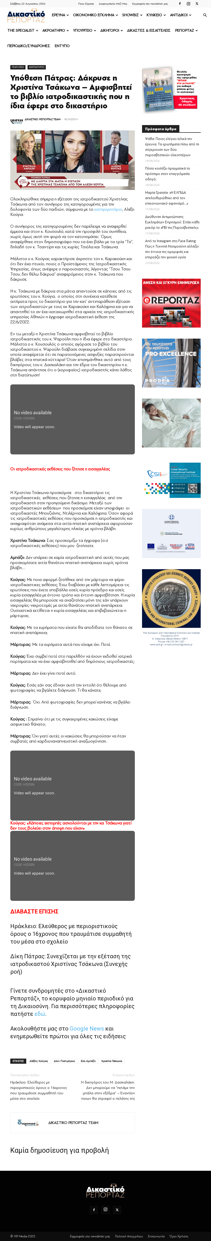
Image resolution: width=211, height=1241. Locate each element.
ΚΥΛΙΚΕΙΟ (154, 15)
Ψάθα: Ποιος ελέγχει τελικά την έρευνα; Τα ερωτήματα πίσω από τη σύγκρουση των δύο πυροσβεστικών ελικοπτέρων (172, 147)
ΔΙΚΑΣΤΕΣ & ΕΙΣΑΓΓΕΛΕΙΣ (149, 30)
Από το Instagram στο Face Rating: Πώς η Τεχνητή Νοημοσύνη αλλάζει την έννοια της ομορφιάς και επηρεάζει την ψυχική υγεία (172, 249)
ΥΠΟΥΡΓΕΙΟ (82, 30)
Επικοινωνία (156, 1236)
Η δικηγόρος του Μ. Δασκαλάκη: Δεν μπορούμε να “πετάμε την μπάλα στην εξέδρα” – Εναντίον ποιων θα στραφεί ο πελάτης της (108, 1090)
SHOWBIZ (130, 15)
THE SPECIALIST (20, 30)
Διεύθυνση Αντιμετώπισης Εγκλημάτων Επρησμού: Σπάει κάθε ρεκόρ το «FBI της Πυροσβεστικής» (172, 222)
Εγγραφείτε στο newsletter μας (150, 3)
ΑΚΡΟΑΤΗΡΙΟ (53, 30)
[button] (205, 15)
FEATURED (18, 67)
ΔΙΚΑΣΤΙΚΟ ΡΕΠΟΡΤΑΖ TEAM (42, 119)
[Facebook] (180, 3)
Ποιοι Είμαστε (86, 3)
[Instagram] (188, 3)
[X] (197, 3)
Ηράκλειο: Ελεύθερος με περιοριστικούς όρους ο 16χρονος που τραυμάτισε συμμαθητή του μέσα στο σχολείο (71, 934)
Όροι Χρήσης (179, 1236)
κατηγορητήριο (108, 209)
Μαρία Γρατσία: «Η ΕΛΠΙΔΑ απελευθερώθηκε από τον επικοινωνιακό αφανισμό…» (166, 198)
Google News (87, 1028)
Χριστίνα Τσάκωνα (111, 1061)
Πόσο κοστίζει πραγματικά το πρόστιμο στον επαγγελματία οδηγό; (167, 173)
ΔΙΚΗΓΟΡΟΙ (109, 30)
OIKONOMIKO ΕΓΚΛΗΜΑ (93, 15)
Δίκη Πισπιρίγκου (64, 1061)
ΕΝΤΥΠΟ (62, 46)
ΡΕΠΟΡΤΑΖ (184, 30)
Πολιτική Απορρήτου (129, 1236)
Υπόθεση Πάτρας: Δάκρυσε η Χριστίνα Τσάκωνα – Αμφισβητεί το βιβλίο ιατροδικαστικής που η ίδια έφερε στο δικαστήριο (71, 92)
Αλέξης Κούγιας (39, 1061)
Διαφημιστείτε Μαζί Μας (113, 3)
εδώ (39, 1014)
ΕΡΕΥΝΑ (58, 15)
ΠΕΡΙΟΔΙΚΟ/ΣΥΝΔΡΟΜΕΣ (28, 46)
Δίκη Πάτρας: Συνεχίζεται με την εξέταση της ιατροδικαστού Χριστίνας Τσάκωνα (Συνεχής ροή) (70, 964)
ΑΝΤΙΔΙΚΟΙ (179, 15)
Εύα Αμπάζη (88, 1061)
